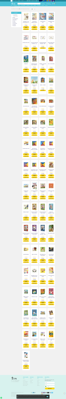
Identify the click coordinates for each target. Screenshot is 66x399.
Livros (32, 5)
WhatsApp (38, 385)
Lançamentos (15, 5)
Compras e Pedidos (25, 382)
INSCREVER (50, 388)
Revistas (43, 5)
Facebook (38, 380)
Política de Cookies (25, 385)
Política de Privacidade (25, 384)
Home (11, 5)
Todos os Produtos (15, 16)
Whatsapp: (15, 381)
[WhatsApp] (1, 398)
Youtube (38, 384)
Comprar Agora (26, 29)
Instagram (38, 382)
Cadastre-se (31, 382)
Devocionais (39, 5)
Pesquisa (13, 6)
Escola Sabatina (23, 5)
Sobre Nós (24, 380)
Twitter (38, 381)
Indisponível (42, 90)
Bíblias (19, 5)
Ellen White (28, 5)
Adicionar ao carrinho (26, 27)
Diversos (46, 5)
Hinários (35, 5)
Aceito (47, 396)
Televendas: (15, 380)
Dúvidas (31, 381)
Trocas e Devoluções (25, 381)
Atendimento (31, 380)
